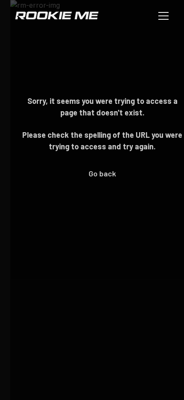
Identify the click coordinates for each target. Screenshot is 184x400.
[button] (161, 15)
